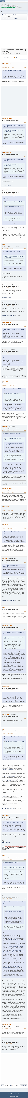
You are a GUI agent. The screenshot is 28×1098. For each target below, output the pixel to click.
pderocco (6, 815)
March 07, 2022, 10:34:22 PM (7, 1043)
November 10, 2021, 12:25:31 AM (8, 287)
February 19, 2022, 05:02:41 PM (7, 562)
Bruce (5, 302)
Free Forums (16, 1096)
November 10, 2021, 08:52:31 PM (8, 430)
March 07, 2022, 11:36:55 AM (7, 1028)
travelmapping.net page (7, 843)
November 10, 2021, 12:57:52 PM (8, 352)
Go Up (2, 1085)
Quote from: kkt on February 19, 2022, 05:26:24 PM (14, 693)
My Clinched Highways (6, 185)
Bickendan (15, 16)
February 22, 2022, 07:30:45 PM (7, 819)
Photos (3, 318)
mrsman (5, 895)
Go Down (3, 57)
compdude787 (7, 152)
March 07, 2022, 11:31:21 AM (7, 898)
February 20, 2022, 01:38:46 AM (7, 733)
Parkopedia (4, 769)
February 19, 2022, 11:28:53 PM (7, 689)
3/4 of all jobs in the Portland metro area (13, 779)
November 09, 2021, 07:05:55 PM (8, 193)
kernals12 (6, 507)
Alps (4, 284)
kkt (4, 244)
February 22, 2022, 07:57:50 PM (7, 859)
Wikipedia (4, 315)
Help (8, 1093)
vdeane (5, 349)
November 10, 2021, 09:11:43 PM (8, 492)
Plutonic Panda (7, 118)
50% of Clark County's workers (9, 776)
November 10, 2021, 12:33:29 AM (8, 305)
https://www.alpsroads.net (7, 297)
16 (19, 57)
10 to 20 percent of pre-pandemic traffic (13, 795)
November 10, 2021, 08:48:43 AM (8, 325)
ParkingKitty (12, 769)
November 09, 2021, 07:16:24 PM (8, 248)
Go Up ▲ (19, 1093)
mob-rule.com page (6, 842)
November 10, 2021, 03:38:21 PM (8, 385)
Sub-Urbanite (7, 64)
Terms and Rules (13, 1093)
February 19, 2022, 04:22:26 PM (7, 528)
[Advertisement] (14, 34)
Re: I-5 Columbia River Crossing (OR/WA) (10, 66)
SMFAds (11, 1096)
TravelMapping (10, 315)
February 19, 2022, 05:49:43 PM (7, 629)
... (17, 57)
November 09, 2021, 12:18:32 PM (8, 122)
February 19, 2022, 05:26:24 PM (7, 610)
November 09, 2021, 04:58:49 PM (8, 156)
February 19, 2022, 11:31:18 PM (7, 717)
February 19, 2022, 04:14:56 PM (7, 510)
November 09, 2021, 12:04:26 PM (8, 67)
